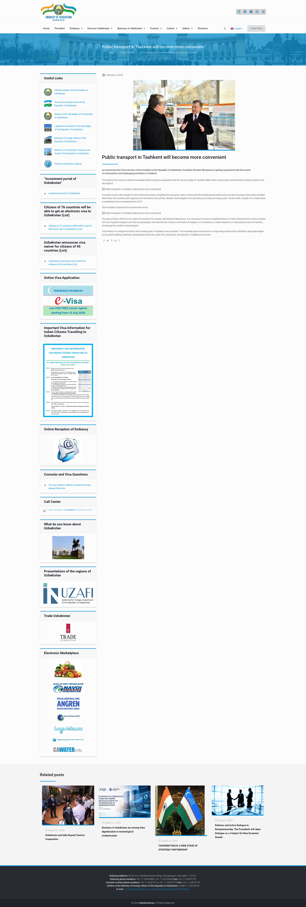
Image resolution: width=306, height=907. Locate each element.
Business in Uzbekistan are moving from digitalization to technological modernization (123, 831)
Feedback (184, 889)
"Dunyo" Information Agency (68, 164)
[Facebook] (239, 12)
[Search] (225, 28)
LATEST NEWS (127, 52)
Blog (111, 52)
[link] (68, 301)
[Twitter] (245, 12)
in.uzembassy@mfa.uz (135, 889)
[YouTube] (251, 12)
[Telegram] (263, 12)
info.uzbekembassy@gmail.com (162, 889)
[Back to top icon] (293, 902)
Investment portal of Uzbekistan (64, 193)
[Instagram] (257, 12)
